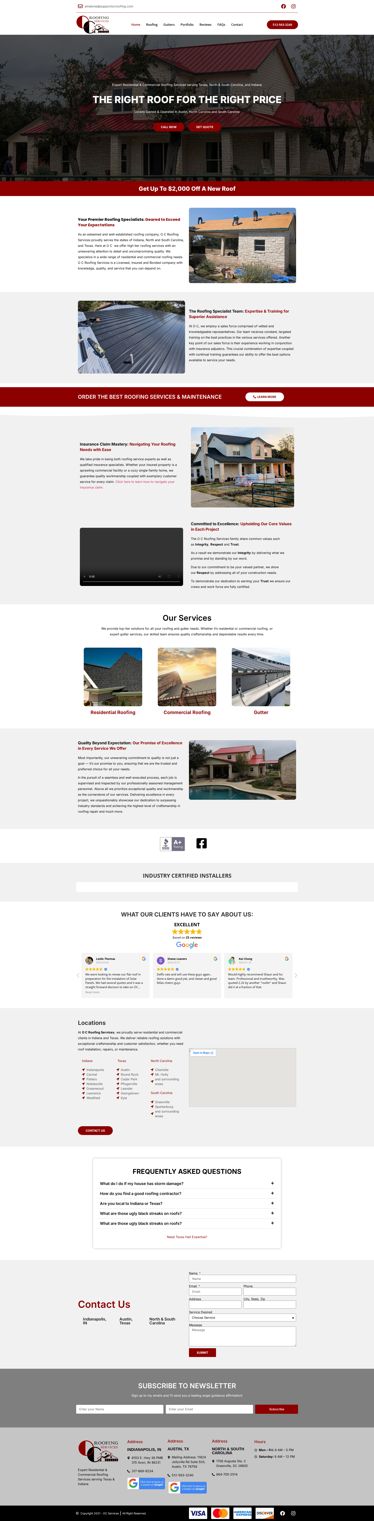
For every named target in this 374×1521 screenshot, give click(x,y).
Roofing (152, 24)
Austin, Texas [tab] (126, 1321)
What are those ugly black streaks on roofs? (141, 1213)
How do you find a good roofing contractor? (140, 1193)
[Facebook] (282, 1513)
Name (193, 1273)
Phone (248, 1286)
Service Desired (200, 1312)
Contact (237, 24)
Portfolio (187, 24)
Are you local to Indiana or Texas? (131, 1203)
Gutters (169, 24)
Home (135, 24)
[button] (296, 976)
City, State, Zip (254, 1299)
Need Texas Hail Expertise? (187, 1237)
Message (195, 1325)
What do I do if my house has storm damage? (141, 1183)
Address (195, 1299)
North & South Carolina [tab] (162, 1321)
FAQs (221, 24)
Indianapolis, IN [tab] (94, 1321)
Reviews (205, 24)
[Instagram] (293, 1513)
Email (193, 1286)
